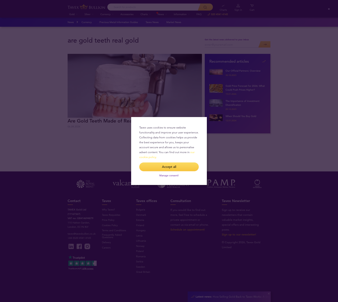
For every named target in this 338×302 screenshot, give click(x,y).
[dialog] (169, 151)
